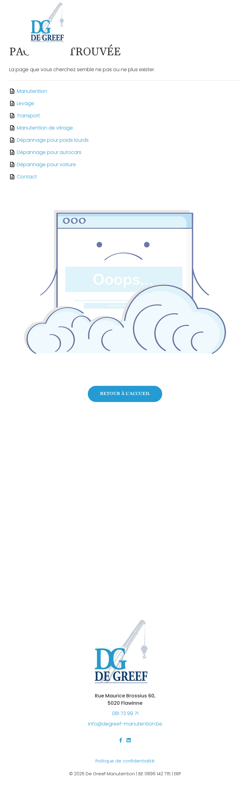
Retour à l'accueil (125, 394)
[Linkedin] (129, 740)
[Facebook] (120, 740)
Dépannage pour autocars (49, 152)
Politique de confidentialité (125, 761)
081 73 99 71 (125, 713)
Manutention (32, 91)
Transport (28, 115)
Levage (25, 103)
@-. (125, 723)
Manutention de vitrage (45, 127)
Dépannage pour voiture (46, 164)
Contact (27, 176)
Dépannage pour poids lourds (53, 140)
